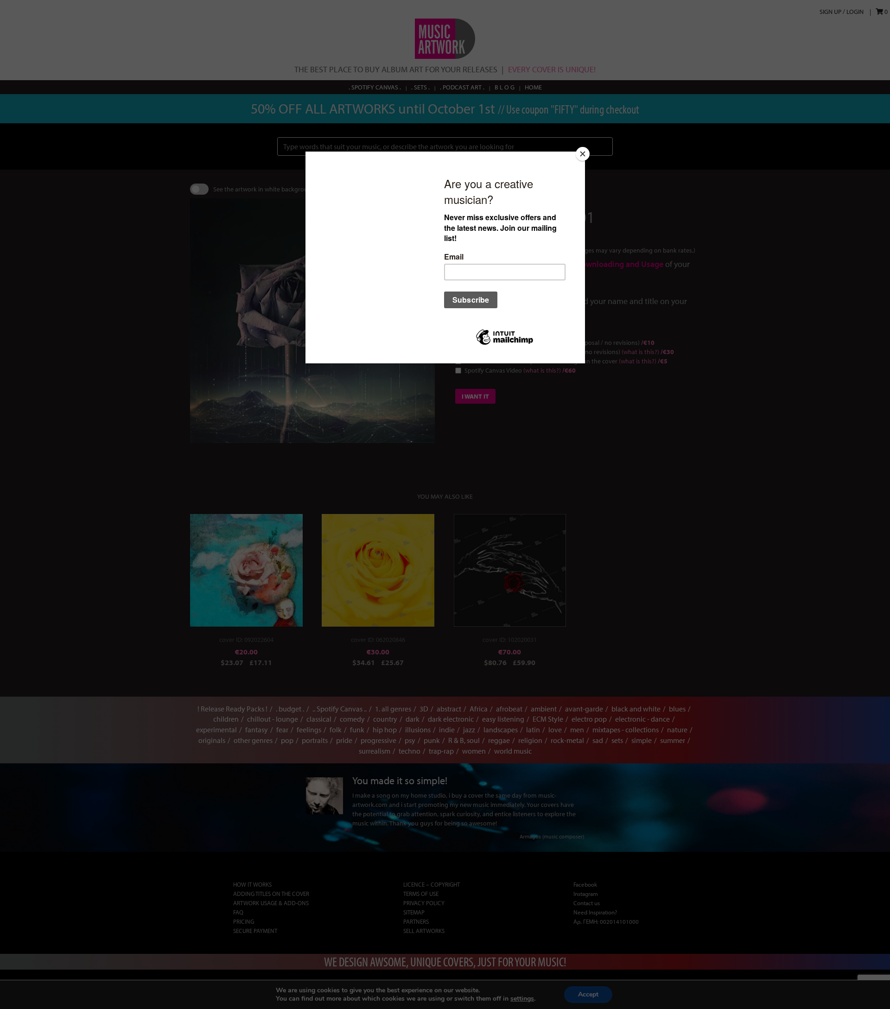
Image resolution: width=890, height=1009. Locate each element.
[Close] (583, 154)
